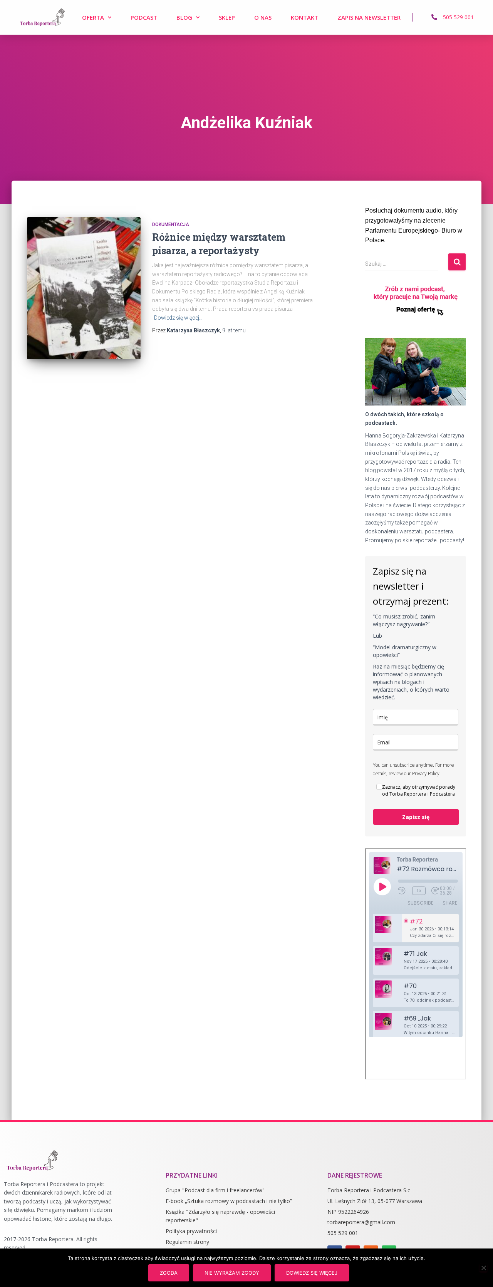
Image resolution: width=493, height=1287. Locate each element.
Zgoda (169, 1273)
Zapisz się (415, 817)
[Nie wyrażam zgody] (483, 1268)
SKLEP (227, 17)
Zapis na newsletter (369, 17)
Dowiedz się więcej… (178, 318)
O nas (263, 17)
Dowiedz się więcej (311, 1273)
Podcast (144, 17)
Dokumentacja (170, 224)
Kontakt (304, 17)
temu (234, 330)
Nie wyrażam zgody (232, 1273)
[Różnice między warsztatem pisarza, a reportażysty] (84, 288)
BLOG (184, 17)
